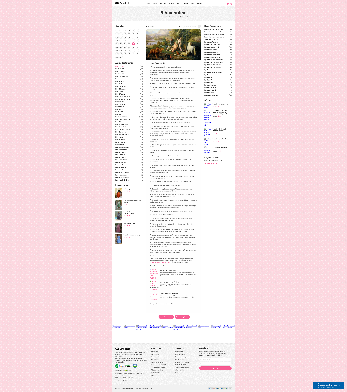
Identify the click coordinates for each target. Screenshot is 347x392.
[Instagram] (212, 372)
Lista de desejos (180, 365)
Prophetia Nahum (121, 167)
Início (160, 17)
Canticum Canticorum (122, 129)
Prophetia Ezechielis (122, 147)
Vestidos (163, 3)
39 (125, 50)
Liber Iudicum (119, 81)
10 (129, 34)
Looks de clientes (157, 357)
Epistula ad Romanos (211, 42)
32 (121, 47)
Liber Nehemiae (120, 104)
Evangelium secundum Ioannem (214, 37)
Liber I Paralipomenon (122, 96)
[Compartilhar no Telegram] (151, 308)
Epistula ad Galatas (210, 49)
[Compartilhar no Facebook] (160, 308)
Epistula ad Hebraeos (211, 75)
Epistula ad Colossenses (212, 57)
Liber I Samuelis (120, 86)
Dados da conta (180, 359)
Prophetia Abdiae (121, 160)
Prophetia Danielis (121, 150)
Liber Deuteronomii (121, 76)
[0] (230, 3)
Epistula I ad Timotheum (212, 65)
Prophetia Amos (120, 157)
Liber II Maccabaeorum (122, 122)
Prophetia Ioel (120, 155)
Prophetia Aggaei (121, 175)
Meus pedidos (179, 352)
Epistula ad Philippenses (212, 55)
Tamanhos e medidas (182, 367)
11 (133, 34)
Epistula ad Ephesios (211, 52)
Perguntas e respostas (182, 357)
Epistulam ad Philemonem (213, 72)
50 (121, 57)
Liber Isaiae (119, 137)
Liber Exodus (119, 69)
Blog (192, 3)
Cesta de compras (157, 362)
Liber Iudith (119, 109)
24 (137, 40)
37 (117, 50)
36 (137, 47)
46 (129, 54)
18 (137, 37)
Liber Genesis (181, 17)
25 (117, 44)
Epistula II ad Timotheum (212, 67)
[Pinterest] (215, 372)
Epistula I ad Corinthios (212, 44)
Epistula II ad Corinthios (212, 47)
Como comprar (156, 359)
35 (133, 47)
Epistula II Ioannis (210, 87)
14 (121, 37)
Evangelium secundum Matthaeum (214, 29)
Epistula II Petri (209, 82)
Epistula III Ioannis (210, 90)
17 (133, 37)
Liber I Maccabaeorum (122, 119)
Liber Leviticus (120, 71)
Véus (178, 3)
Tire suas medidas (157, 370)
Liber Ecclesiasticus (122, 134)
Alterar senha (179, 370)
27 (125, 44)
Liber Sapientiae (120, 132)
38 (121, 50)
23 (133, 40)
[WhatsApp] (222, 372)
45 (125, 54)
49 (117, 57)
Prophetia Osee (120, 152)
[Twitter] (208, 372)
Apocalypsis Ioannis (211, 95)
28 (129, 44)
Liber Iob (118, 114)
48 (137, 54)
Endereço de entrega (182, 362)
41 (133, 50)
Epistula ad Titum (210, 70)
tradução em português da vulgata (161, 262)
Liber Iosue (119, 79)
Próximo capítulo (181, 317)
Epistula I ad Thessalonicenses (214, 60)
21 (125, 40)
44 (121, 54)
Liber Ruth (118, 84)
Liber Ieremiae (120, 139)
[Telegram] (225, 372)
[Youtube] (218, 372)
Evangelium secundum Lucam (214, 34)
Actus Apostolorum (211, 39)
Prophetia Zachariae (122, 177)
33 (125, 47)
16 (129, 37)
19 (117, 40)
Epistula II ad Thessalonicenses (214, 62)
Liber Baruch (119, 145)
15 (125, 37)
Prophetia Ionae (120, 162)
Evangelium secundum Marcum (214, 32)
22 (129, 40)
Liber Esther (119, 112)
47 (133, 54)
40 (129, 50)
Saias (155, 3)
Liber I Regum (119, 91)
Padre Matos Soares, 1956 (213, 161)
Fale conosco (155, 372)
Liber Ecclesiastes (121, 127)
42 (137, 50)
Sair (176, 372)
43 (117, 54)
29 (133, 44)
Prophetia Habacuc (121, 170)
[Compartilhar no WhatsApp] (155, 308)
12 (137, 34)
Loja (148, 3)
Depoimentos (155, 354)
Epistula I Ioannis (210, 85)
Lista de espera (180, 354)
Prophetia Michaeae (122, 165)
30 (137, 44)
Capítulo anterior (166, 317)
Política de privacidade (158, 365)
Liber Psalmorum (121, 117)
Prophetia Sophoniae (122, 172)
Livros (186, 3)
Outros (199, 3)
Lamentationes (120, 142)
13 (117, 37)
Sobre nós (154, 352)
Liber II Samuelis (120, 89)
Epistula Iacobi (209, 77)
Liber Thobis (119, 107)
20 (121, 40)
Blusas (171, 3)
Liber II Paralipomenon (122, 99)
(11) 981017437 (121, 380)
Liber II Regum (120, 94)
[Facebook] (205, 372)
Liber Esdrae (119, 102)
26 (121, 44)
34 (129, 47)
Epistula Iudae (209, 92)
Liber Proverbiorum (121, 124)
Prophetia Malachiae (122, 180)
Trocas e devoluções (158, 367)
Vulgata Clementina (169, 17)
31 (117, 47)
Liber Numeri (119, 74)
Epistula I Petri (209, 80)
